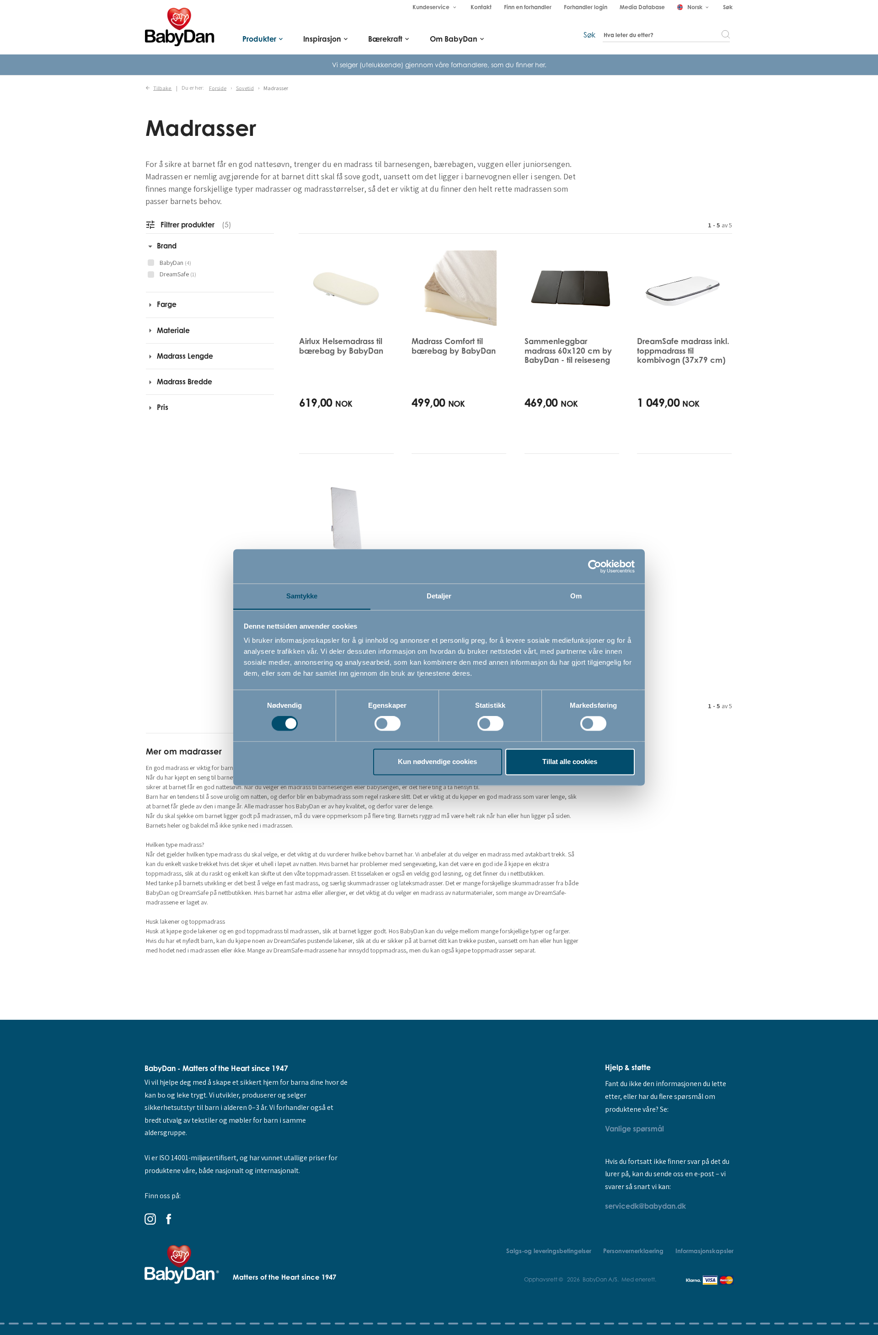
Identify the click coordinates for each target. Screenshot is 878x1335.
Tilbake (162, 87)
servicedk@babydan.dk (645, 1206)
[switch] (388, 723)
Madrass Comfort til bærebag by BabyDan (454, 345)
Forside (217, 87)
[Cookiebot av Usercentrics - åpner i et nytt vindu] (595, 566)
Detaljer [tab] (439, 596)
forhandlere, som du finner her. (498, 65)
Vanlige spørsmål (634, 1128)
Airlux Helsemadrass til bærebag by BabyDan (341, 345)
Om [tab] (576, 596)
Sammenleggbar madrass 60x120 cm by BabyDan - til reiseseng (568, 350)
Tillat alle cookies (569, 761)
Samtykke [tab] (302, 596)
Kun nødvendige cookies (437, 761)
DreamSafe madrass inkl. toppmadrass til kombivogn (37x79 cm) (683, 350)
